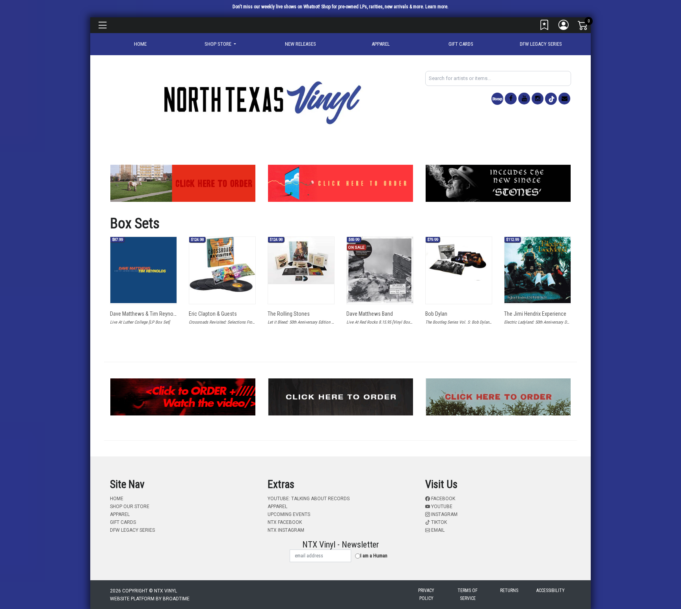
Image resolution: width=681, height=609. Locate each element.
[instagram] (537, 98)
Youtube (441, 506)
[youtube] (524, 98)
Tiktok (438, 522)
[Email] (564, 98)
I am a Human (373, 556)
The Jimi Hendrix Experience (535, 314)
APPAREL (381, 44)
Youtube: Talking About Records (309, 498)
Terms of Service (468, 594)
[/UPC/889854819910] (143, 270)
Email (437, 530)
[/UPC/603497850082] (222, 264)
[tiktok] (551, 99)
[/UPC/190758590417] (537, 270)
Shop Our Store (129, 506)
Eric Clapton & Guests (213, 314)
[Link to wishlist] (544, 27)
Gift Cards (460, 44)
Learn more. (436, 6)
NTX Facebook (285, 522)
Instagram (444, 514)
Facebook (442, 498)
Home (116, 498)
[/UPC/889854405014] (380, 270)
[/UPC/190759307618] (459, 259)
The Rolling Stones (289, 314)
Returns (509, 590)
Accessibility (550, 590)
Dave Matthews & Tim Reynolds (145, 314)
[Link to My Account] (563, 27)
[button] (220, 44)
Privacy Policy (426, 594)
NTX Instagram (286, 530)
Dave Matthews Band (369, 314)
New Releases (300, 44)
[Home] (261, 102)
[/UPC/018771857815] (301, 260)
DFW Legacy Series (541, 44)
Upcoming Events (289, 514)
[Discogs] (497, 99)
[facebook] (510, 98)
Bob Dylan (436, 314)
